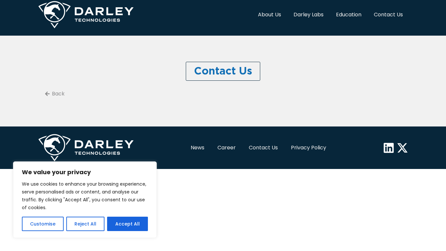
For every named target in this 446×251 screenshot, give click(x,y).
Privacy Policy (308, 147)
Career (226, 147)
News (197, 147)
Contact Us (388, 14)
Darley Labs (309, 14)
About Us (269, 14)
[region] (85, 199)
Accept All (127, 224)
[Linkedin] (388, 148)
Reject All (85, 224)
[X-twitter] (402, 148)
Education (348, 14)
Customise (43, 224)
